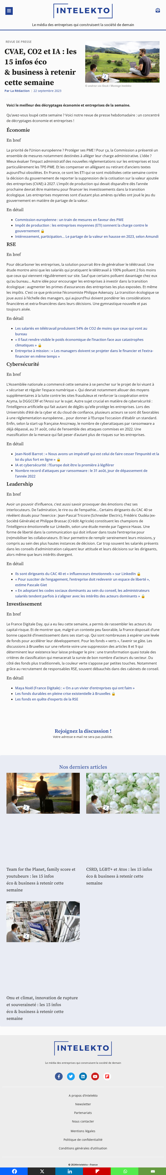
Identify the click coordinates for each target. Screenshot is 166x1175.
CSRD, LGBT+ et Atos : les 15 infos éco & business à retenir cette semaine (119, 876)
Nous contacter (83, 1121)
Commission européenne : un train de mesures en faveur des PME (69, 219)
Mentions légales (83, 1131)
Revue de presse (19, 42)
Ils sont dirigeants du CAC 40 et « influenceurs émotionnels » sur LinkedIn (75, 573)
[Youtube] (95, 1076)
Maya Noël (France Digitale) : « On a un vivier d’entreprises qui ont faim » (75, 688)
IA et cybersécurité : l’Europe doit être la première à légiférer (64, 465)
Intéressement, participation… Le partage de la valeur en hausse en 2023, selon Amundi (86, 236)
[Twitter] (71, 1076)
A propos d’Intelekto (83, 1095)
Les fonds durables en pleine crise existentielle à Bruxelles (62, 693)
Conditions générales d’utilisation (83, 1148)
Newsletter (83, 1104)
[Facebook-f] (59, 1076)
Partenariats (83, 1113)
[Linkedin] (83, 1076)
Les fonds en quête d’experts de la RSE (46, 699)
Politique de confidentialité (83, 1140)
